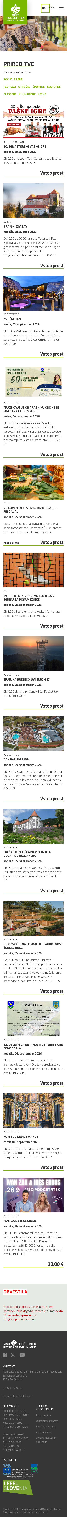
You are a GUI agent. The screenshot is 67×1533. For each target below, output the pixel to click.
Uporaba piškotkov (51, 1509)
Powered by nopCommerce (35, 1512)
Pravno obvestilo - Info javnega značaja (22, 1509)
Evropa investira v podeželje (46, 1440)
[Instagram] (15, 1355)
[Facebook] (6, 1355)
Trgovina (48, 8)
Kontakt (9, 1366)
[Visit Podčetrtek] (15, 12)
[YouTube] (23, 1355)
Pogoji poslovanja (11, 1512)
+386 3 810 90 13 (13, 1388)
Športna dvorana (45, 1426)
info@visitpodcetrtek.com (17, 1396)
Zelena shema (44, 1432)
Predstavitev (43, 1415)
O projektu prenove (47, 1421)
